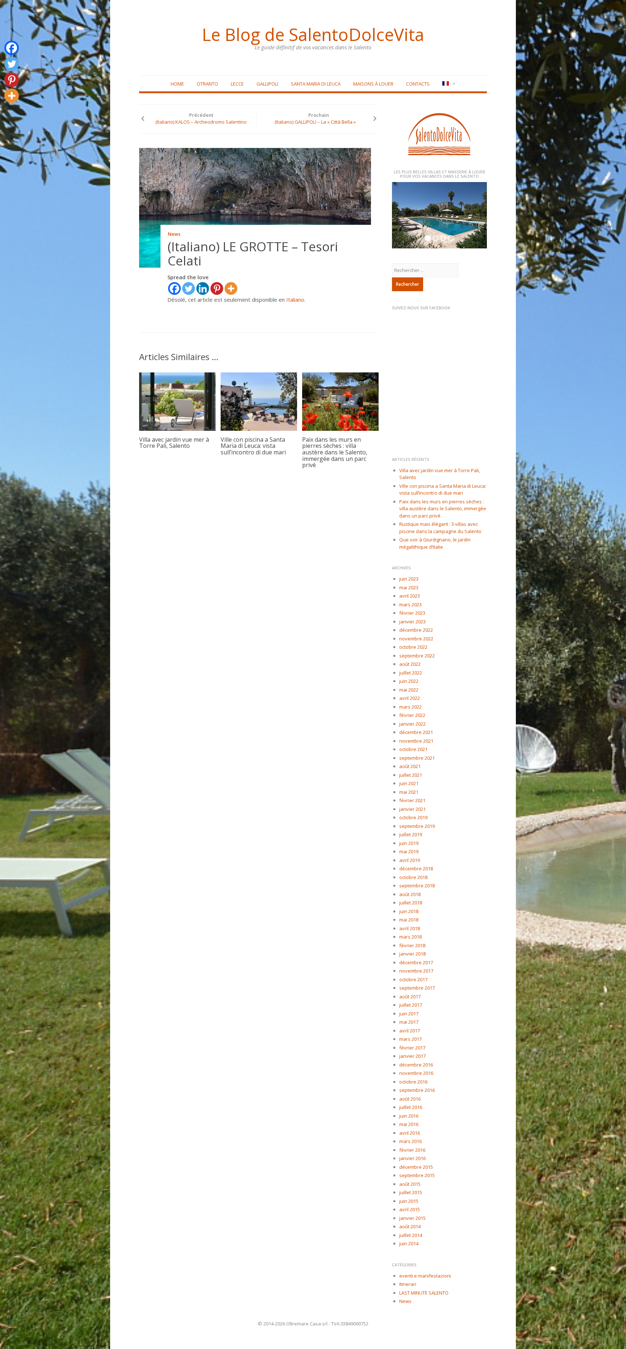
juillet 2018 (410, 902)
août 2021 (410, 766)
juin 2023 (408, 579)
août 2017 (410, 996)
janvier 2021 (412, 809)
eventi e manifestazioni (425, 1275)
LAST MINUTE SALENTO (423, 1293)
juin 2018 (408, 911)
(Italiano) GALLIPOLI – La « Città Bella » (315, 122)
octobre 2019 (413, 817)
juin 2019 (408, 843)
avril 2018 (409, 928)
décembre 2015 (416, 1167)
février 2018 (412, 945)
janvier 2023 (412, 621)
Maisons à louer (373, 84)
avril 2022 (409, 698)
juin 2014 (408, 1243)
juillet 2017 (410, 1005)
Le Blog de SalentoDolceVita (313, 34)
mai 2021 (408, 792)
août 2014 (410, 1226)
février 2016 (412, 1150)
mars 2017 (410, 1039)
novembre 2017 (416, 971)
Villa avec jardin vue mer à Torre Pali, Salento (174, 443)
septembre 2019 (417, 826)
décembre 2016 (416, 1064)
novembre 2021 (416, 741)
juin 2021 (408, 783)
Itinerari (407, 1284)
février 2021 (412, 800)
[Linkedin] (202, 288)
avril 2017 (409, 1030)
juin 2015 (408, 1201)
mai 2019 (408, 851)
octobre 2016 (413, 1081)
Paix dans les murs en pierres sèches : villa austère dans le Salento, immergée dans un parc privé (334, 452)
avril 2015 (409, 1209)
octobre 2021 (413, 749)
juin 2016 (408, 1116)
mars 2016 (410, 1141)
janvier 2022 (412, 724)
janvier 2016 (412, 1158)
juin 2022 (408, 681)
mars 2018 (410, 936)
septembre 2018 (417, 885)
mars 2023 (410, 604)
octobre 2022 (413, 647)
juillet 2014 (410, 1235)
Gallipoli (267, 84)
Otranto (207, 84)
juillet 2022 (410, 672)
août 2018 (410, 894)
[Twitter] (188, 288)
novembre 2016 (416, 1073)
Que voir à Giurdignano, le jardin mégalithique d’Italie (435, 543)
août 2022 (410, 664)
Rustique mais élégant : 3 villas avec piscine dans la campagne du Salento (440, 528)
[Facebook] (174, 288)
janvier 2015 (412, 1218)
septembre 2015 (417, 1175)
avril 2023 (409, 596)
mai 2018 (408, 919)
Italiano (295, 299)
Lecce (237, 84)
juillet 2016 (410, 1107)
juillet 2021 (410, 775)
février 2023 (412, 613)
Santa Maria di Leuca (316, 84)
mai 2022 (408, 689)
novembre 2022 (416, 638)
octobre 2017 (413, 979)
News (174, 234)
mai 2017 (408, 1022)
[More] (231, 288)
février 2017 (412, 1047)
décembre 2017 (416, 962)
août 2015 (410, 1184)
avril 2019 (409, 860)
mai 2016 (408, 1124)
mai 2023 (408, 587)
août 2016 (410, 1099)
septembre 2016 (417, 1090)
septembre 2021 (417, 758)
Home (177, 84)
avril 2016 (409, 1133)
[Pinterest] (216, 288)
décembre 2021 (416, 732)
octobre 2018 (413, 877)
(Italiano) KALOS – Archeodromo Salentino (201, 122)
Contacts (418, 84)
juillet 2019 (410, 834)
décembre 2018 (416, 868)
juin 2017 (408, 1013)
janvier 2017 (412, 1056)
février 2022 (412, 715)
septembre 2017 (417, 988)
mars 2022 (410, 707)
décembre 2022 (416, 630)
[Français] (448, 84)
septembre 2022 (417, 655)
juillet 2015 (410, 1192)
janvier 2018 (412, 953)
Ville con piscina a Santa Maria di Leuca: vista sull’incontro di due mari (253, 446)
